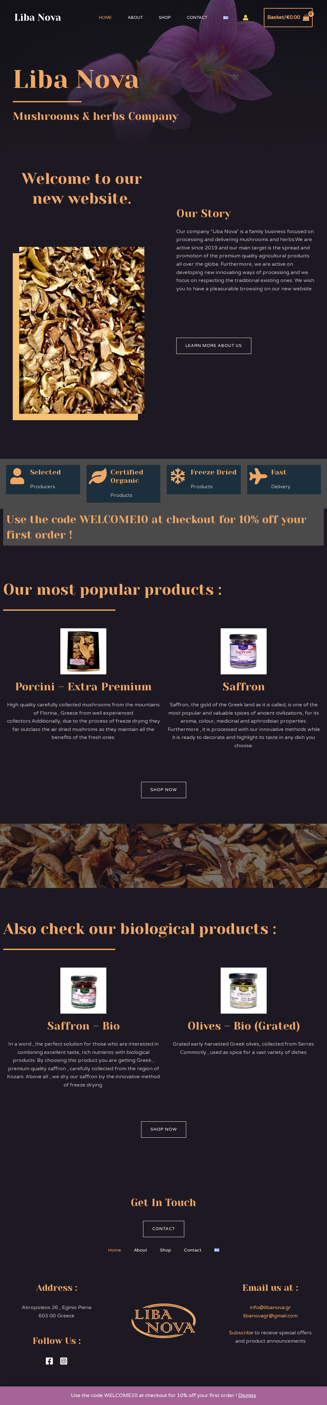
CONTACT (163, 1228)
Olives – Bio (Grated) (243, 1026)
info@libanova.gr (270, 1307)
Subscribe (241, 1333)
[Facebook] (49, 1361)
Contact (197, 17)
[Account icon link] (245, 17)
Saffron (244, 686)
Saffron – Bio (83, 1026)
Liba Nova (37, 17)
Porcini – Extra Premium (83, 686)
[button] (213, 346)
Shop (165, 17)
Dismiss (247, 1395)
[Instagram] (64, 1361)
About (135, 17)
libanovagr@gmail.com (270, 1316)
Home (105, 17)
